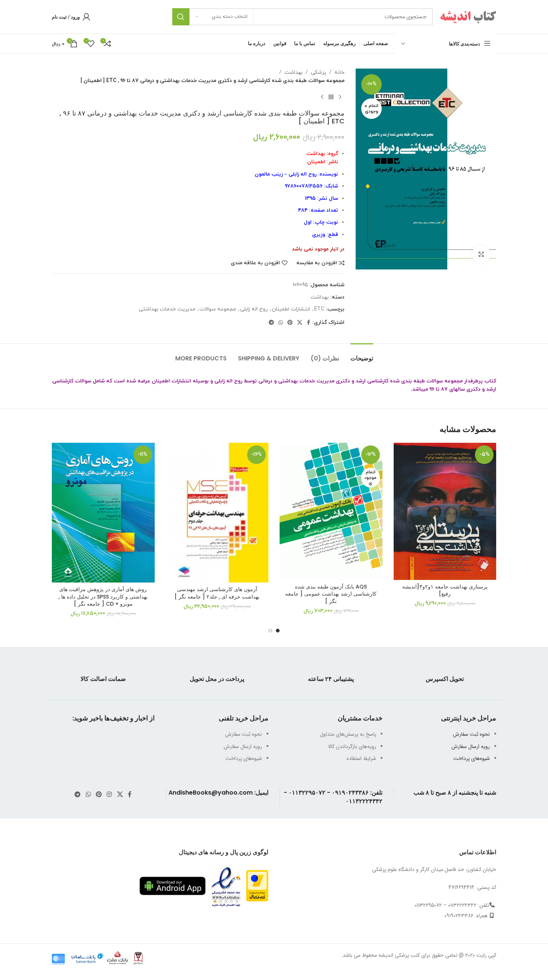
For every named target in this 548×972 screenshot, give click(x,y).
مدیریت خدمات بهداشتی (167, 309)
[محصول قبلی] (340, 97)
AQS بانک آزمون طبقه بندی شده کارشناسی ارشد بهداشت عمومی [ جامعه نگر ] (331, 594)
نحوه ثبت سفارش (471, 734)
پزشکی (318, 72)
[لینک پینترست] (290, 323)
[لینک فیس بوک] (308, 323)
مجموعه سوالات (217, 309)
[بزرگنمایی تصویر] (481, 254)
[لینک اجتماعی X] (300, 323)
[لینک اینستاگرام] (109, 795)
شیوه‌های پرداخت (471, 758)
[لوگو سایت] (468, 16)
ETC (319, 309)
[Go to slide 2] (270, 630)
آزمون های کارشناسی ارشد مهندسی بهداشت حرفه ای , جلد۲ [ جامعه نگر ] (216, 593)
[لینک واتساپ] (280, 323)
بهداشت (293, 72)
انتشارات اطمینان (291, 309)
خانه (339, 72)
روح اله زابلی (254, 309)
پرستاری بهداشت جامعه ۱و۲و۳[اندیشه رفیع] (445, 590)
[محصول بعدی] (322, 97)
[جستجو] (180, 16)
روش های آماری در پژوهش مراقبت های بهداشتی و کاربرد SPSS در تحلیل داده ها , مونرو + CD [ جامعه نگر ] (103, 597)
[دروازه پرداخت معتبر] (257, 885)
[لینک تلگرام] (271, 323)
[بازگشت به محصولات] (331, 97)
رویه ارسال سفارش (470, 746)
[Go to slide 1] (278, 630)
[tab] (361, 354)
